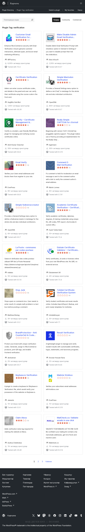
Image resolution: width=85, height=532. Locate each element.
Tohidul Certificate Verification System (66, 291)
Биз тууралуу (8, 475)
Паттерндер (28, 486)
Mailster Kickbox (65, 375)
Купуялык (6, 486)
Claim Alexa (21, 418)
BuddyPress (8, 505)
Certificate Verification (26, 77)
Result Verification (65, 332)
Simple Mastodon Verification (65, 78)
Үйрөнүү (47, 475)
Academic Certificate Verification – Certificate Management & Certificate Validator (68, 206)
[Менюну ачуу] (81, 3)
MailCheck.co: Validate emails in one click (67, 419)
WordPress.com (9, 494)
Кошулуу (68, 475)
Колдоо (47, 479)
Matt (5, 498)
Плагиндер (27, 483)
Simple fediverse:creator (27, 205)
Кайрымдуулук (71, 483)
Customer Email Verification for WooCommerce (23, 35)
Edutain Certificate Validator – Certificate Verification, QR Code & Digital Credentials (68, 248)
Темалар (26, 479)
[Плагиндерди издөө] (32, 20)
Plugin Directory (8, 10)
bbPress (6, 502)
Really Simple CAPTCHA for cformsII (67, 121)
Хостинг (5, 483)
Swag (67, 486)
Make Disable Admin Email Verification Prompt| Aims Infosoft (67, 35)
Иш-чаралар (69, 479)
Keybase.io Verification (26, 375)
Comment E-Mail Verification (64, 163)
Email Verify (21, 162)
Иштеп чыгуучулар (52, 483)
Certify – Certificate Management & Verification (25, 121)
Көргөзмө (27, 475)
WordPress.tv (50, 486)
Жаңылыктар (7, 479)
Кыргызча (11, 515)
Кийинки (49, 461)
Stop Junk (20, 290)
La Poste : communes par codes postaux (26, 248)
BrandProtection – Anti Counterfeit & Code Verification (26, 334)
